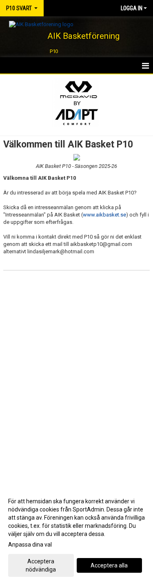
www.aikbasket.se (104, 215)
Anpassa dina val (30, 544)
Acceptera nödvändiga (41, 565)
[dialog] (76, 535)
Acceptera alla (109, 565)
